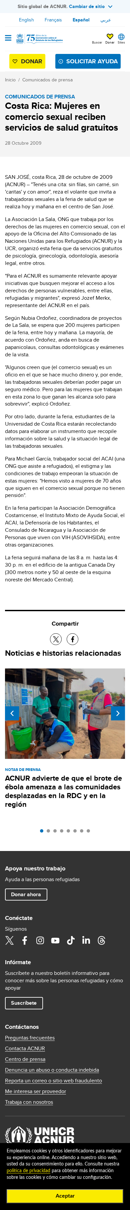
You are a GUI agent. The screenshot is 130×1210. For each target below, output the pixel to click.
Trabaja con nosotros (29, 1102)
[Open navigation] (8, 38)
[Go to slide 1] (43, 832)
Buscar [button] (97, 42)
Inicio (10, 79)
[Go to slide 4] (63, 832)
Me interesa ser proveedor (35, 1091)
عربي (105, 19)
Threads (101, 940)
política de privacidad (28, 1170)
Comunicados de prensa (47, 79)
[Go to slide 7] (83, 832)
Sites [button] (121, 42)
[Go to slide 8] (90, 832)
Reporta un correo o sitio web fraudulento (53, 1080)
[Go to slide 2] (50, 832)
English (26, 19)
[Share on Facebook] (72, 639)
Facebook (24, 940)
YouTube (55, 940)
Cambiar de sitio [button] (87, 6)
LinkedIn (86, 940)
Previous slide (12, 713)
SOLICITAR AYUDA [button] (92, 61)
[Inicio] (39, 38)
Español (81, 19)
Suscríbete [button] (24, 1003)
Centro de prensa (25, 1059)
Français (53, 19)
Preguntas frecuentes (30, 1038)
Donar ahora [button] (26, 894)
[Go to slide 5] (70, 832)
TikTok (70, 940)
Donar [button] (109, 42)
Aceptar (65, 1196)
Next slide (118, 713)
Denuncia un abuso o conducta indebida (52, 1070)
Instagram (40, 940)
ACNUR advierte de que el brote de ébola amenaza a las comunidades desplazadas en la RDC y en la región (63, 791)
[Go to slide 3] (56, 832)
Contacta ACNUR (25, 1048)
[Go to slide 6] (76, 832)
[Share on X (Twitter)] (56, 639)
